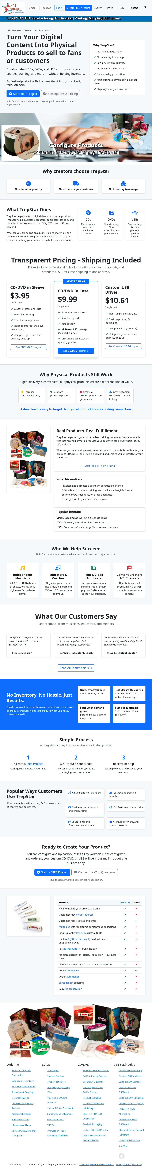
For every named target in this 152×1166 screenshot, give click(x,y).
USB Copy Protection (129, 1140)
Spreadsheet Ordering (23, 1092)
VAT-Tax (51, 1125)
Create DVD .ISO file (93, 1081)
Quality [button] (98, 8)
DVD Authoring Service (94, 1076)
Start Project (91, 465)
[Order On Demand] (81, 158)
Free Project (34, 764)
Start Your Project (25, 94)
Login (59, 8)
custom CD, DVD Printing (95, 1130)
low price (81, 933)
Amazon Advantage (21, 1113)
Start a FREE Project (54, 872)
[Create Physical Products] (70, 158)
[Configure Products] (76, 158)
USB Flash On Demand (130, 1081)
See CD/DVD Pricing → (28, 347)
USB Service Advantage (130, 1070)
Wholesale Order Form (23, 1080)
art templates (72, 970)
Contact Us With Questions (96, 872)
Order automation (21, 1097)
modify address (85, 914)
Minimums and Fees (21, 1125)
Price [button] (110, 8)
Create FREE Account (78, 8)
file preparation (73, 988)
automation (73, 976)
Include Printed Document (60, 1108)
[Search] (145, 7)
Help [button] (121, 8)
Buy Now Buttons (77, 939)
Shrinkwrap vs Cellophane (60, 1113)
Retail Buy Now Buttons (23, 1086)
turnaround (70, 948)
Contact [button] (134, 8)
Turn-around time (20, 1119)
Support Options (55, 1076)
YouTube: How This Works (96, 1070)
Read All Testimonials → (76, 668)
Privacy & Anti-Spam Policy (129, 1164)
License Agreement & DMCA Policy (96, 1164)
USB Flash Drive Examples (131, 1097)
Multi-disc (64, 926)
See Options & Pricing (63, 94)
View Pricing (108, 465)
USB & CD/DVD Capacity (131, 1103)
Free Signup (53, 1070)
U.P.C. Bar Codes (55, 1119)
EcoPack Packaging (92, 1124)
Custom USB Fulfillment (130, 1076)
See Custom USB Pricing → (123, 346)
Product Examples (92, 1097)
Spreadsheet (66, 982)
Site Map (123, 1146)
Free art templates (56, 1081)
